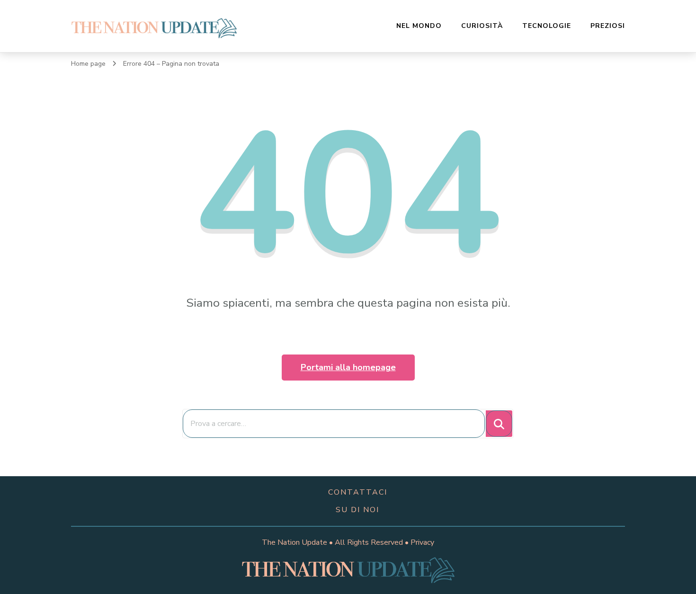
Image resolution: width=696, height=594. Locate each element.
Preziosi (607, 25)
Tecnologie (546, 25)
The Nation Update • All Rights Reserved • (336, 542)
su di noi (357, 510)
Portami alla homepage (348, 367)
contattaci (357, 492)
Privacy (422, 542)
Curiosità (482, 25)
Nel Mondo (419, 25)
